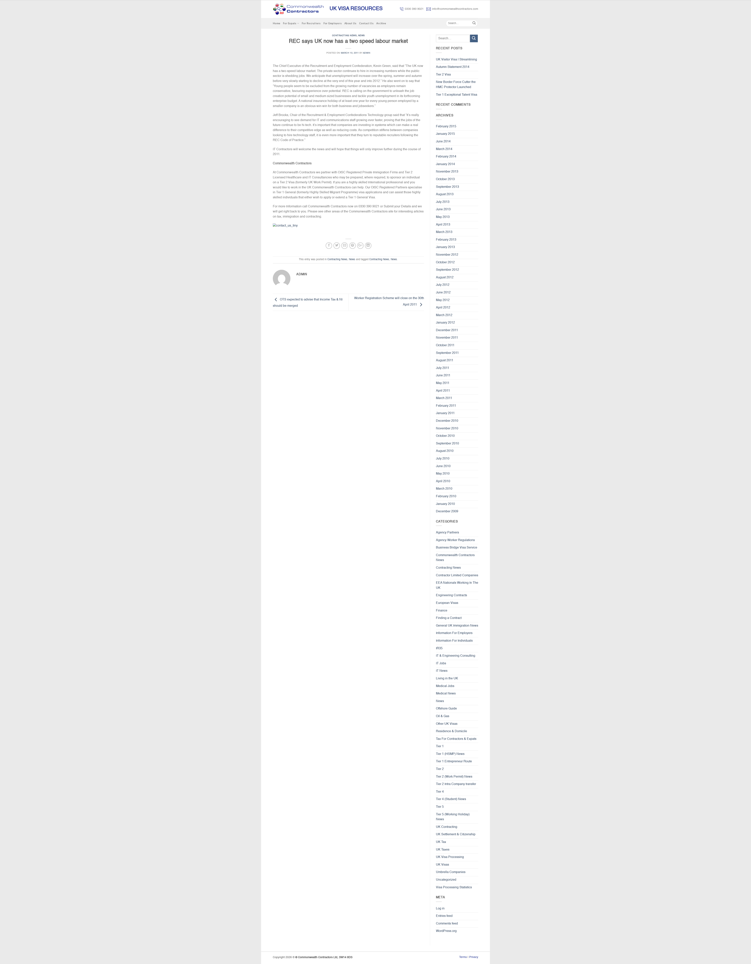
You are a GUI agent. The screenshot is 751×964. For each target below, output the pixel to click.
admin (366, 53)
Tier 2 (440, 769)
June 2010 (443, 466)
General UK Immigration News (457, 625)
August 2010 (445, 451)
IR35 (439, 648)
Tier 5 (440, 806)
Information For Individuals (454, 640)
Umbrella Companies (450, 872)
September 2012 (447, 270)
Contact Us (366, 23)
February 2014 (446, 156)
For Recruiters (311, 23)
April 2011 (443, 390)
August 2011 (444, 360)
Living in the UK (447, 678)
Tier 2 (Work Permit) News (454, 776)
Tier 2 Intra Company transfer (456, 784)
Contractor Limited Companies (457, 575)
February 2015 (446, 126)
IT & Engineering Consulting (455, 655)
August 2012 (445, 277)
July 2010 (442, 458)
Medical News (446, 693)
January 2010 (445, 504)
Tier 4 (440, 791)
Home (276, 23)
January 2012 (445, 322)
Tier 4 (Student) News (451, 799)
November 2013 (447, 171)
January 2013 (445, 247)
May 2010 (443, 473)
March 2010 (444, 488)
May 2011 (442, 383)
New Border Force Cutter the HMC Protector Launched (456, 85)
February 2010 (446, 496)
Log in (440, 908)
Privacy (473, 957)
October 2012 (445, 262)
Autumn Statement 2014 (452, 67)
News (361, 35)
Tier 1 (440, 746)
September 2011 (447, 353)
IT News (441, 671)
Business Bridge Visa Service (456, 547)
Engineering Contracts (451, 595)
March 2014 (444, 149)
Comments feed (447, 923)
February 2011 (446, 405)
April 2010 (443, 481)
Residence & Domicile (451, 731)
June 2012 (443, 292)
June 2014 (443, 141)
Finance (441, 610)
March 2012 (444, 315)
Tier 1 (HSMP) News (450, 754)
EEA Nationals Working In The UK (457, 585)
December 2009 (447, 511)
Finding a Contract (449, 618)
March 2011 (444, 398)
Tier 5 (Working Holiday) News (453, 817)
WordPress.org (446, 931)
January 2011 (445, 413)
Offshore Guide (446, 708)
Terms (463, 957)
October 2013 (445, 179)
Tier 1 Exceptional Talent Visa (456, 94)
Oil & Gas (442, 716)
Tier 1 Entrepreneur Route (454, 761)
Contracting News (344, 35)
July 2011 (442, 368)
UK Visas (442, 864)
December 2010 (447, 421)
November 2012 (447, 254)
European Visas (447, 603)
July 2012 (442, 285)
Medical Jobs (445, 686)
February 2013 (446, 239)
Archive (381, 23)
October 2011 (445, 345)
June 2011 (443, 375)
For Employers (332, 23)
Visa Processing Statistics (454, 887)
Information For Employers (454, 633)
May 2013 (443, 217)
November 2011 (447, 337)
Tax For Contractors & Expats (456, 739)
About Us (350, 23)
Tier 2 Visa (443, 74)
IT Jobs (441, 663)
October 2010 (445, 436)
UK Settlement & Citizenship (455, 834)
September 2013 (447, 187)
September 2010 (447, 443)
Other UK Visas (446, 724)
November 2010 (447, 428)
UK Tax (441, 842)
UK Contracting (446, 827)
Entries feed (444, 916)
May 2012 (443, 300)
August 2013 (445, 194)
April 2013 (443, 224)
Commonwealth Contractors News (455, 558)
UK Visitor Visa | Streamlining (456, 59)
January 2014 (445, 164)
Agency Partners (447, 532)
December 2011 (447, 330)
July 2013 (442, 202)
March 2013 (444, 232)
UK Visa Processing (450, 857)
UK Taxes (442, 849)
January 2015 (445, 134)
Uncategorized (446, 879)
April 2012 (443, 307)
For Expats (289, 23)
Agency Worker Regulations (455, 540)
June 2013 (443, 209)
